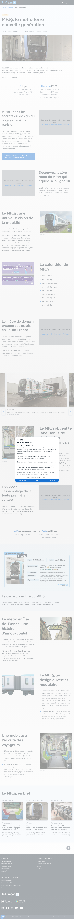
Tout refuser (22, 480)
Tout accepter (51, 480)
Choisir (37, 480)
